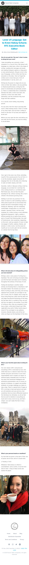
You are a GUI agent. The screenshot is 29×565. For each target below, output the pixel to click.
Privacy (22, 539)
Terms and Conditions (11, 539)
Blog (21, 533)
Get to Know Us (23, 52)
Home (8, 533)
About (15, 533)
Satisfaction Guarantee (14, 536)
